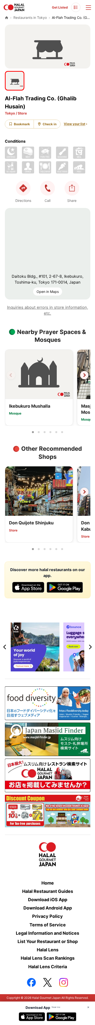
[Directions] (23, 188)
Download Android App (47, 907)
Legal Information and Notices (47, 933)
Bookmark (22, 124)
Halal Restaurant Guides (47, 891)
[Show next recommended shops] (84, 492)
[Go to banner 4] (56, 668)
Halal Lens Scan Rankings (48, 958)
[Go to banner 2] (45, 668)
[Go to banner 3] (50, 668)
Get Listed (60, 7)
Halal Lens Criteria (47, 966)
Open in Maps (48, 291)
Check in (50, 124)
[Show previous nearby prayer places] (11, 375)
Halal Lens (47, 949)
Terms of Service (47, 924)
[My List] (75, 7)
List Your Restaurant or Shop (48, 941)
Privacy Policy (47, 916)
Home (47, 883)
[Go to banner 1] (39, 668)
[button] (47, 188)
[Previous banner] (5, 647)
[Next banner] (90, 647)
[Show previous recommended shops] (11, 492)
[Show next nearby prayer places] (84, 375)
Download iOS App (47, 899)
